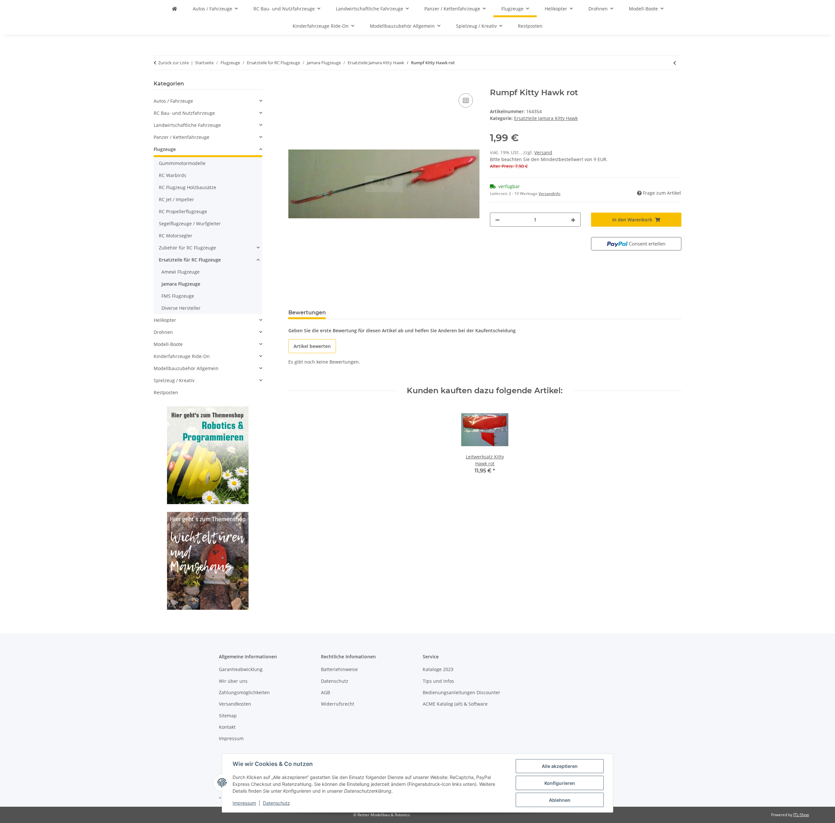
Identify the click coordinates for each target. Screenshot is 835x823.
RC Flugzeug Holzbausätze (187, 187)
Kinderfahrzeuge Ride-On (182, 356)
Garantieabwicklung (241, 669)
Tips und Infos (438, 681)
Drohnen (163, 332)
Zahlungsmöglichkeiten (244, 692)
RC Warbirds (172, 175)
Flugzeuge (165, 149)
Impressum (244, 803)
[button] (208, 101)
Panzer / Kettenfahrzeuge (181, 137)
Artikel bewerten (312, 346)
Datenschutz (276, 803)
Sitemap (228, 715)
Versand (543, 152)
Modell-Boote (168, 344)
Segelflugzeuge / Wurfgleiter (190, 223)
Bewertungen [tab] (307, 312)
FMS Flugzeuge (177, 296)
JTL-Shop (801, 814)
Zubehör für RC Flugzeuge (187, 248)
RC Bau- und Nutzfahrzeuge (184, 113)
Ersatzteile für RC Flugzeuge (190, 260)
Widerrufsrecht (337, 704)
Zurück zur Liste (173, 63)
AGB (325, 692)
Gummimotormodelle (182, 163)
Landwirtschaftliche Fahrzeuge (187, 125)
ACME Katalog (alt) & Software (455, 704)
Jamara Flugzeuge (180, 284)
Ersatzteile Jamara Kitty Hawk (546, 118)
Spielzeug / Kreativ (174, 380)
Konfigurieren (559, 783)
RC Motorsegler (175, 235)
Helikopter (165, 320)
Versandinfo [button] (549, 193)
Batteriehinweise (339, 669)
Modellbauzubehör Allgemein (186, 368)
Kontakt (227, 727)
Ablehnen (559, 800)
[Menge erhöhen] (573, 219)
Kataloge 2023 (438, 669)
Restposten (166, 392)
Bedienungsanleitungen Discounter (461, 692)
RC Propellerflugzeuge (183, 211)
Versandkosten (235, 704)
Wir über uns (233, 681)
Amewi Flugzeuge (180, 272)
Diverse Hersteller (181, 308)
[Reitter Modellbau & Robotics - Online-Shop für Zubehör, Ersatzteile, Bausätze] (174, 8)
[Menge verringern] (497, 219)
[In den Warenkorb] (293, 84)
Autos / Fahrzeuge (173, 101)
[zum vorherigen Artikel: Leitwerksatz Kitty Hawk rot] (674, 63)
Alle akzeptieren (560, 766)
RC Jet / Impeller (176, 199)
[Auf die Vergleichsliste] (466, 100)
